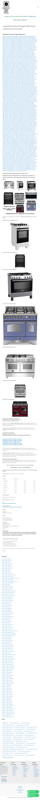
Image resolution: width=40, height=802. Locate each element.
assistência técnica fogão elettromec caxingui (26, 52)
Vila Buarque (36, 775)
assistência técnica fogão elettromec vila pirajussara (11, 156)
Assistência (4, 36)
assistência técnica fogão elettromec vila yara (10, 167)
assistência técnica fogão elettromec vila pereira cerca (12, 155)
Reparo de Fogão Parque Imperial (7, 640)
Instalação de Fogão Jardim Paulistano (8, 712)
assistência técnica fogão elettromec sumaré (20, 119)
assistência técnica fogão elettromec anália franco (19, 41)
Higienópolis (25, 770)
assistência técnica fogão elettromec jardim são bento (12, 91)
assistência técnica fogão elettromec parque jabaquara (12, 107)
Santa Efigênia (36, 774)
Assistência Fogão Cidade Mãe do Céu (21, 753)
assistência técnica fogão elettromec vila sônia (26, 164)
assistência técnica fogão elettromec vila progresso (15, 159)
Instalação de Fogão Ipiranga (6, 702)
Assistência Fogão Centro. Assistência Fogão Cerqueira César (12, 745)
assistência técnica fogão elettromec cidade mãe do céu (14, 59)
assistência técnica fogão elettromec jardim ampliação (21, 74)
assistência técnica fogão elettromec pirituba (18, 111)
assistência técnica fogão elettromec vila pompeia (11, 158)
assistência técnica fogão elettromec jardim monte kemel (18, 87)
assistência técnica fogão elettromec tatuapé (22, 121)
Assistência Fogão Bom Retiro (28, 731)
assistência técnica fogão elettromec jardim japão (25, 84)
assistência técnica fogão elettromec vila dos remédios (21, 132)
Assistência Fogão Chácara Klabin (31, 749)
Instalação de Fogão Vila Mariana (7, 704)
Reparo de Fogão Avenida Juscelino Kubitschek (10, 630)
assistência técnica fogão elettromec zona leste (28, 168)
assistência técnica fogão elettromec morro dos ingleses (27, 98)
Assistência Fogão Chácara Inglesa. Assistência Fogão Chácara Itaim (13, 749)
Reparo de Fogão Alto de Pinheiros (7, 613)
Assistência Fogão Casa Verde (29, 739)
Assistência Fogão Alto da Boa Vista (22, 725)
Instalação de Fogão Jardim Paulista (8, 708)
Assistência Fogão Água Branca (7, 755)
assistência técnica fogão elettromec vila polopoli (26, 157)
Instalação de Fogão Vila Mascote (7, 696)
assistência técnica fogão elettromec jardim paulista (20, 88)
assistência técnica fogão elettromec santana (22, 116)
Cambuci (14, 775)
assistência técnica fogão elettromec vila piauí (29, 155)
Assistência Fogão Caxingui (31, 743)
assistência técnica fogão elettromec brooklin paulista (20, 46)
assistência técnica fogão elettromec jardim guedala (24, 83)
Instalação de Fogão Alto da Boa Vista (8, 667)
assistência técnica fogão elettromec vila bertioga (26, 127)
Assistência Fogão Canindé (6, 739)
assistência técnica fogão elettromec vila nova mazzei (23, 151)
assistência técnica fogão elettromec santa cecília (21, 115)
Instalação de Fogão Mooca (6, 686)
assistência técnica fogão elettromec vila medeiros (19, 148)
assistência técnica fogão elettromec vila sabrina (19, 161)
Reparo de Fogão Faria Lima (6, 603)
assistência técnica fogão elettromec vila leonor (15, 142)
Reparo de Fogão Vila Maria (6, 565)
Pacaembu (25, 776)
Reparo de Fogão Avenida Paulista (7, 600)
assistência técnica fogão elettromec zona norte (11, 169)
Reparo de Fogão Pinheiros (6, 614)
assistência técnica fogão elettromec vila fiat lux (22, 133)
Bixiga (14, 771)
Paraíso (35, 768)
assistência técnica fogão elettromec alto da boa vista (18, 39)
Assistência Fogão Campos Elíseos (30, 737)
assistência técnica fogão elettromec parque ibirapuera (28, 106)
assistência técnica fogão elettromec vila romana (17, 160)
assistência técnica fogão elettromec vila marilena (19, 146)
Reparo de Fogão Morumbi (6, 606)
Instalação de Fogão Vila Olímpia (7, 672)
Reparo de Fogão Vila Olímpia (7, 637)
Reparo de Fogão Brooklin (6, 619)
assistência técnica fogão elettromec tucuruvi (20, 122)
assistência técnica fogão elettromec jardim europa (11, 81)
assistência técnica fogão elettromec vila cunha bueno (16, 131)
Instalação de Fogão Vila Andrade (7, 694)
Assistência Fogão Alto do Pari (32, 727)
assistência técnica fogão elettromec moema (27, 97)
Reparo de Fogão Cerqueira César (7, 597)
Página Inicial (20, 786)
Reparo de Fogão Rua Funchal (7, 629)
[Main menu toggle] (38, 7)
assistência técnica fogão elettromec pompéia (20, 112)
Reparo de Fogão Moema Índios (7, 611)
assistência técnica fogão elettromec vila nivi (18, 150)
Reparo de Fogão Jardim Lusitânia (7, 657)
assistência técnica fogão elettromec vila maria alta (15, 144)
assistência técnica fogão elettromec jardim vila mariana (14, 92)
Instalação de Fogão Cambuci (7, 697)
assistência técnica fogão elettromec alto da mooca (19, 40)
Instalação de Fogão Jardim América (8, 716)
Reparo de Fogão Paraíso (6, 584)
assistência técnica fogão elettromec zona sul (10, 170)
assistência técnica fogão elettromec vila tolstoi (11, 166)
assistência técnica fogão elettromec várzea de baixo (23, 123)
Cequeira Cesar (26, 768)
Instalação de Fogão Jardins (6, 673)
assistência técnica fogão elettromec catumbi (10, 52)
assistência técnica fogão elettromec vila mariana (16, 145)
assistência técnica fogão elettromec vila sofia (10, 164)
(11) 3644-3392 (4, 776)
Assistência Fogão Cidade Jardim (7, 753)
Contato (20, 791)
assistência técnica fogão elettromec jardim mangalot (15, 86)
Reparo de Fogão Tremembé (6, 560)
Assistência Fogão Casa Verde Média (8, 743)
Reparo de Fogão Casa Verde (7, 568)
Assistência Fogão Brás (19, 735)
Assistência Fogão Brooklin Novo (31, 733)
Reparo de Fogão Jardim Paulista (7, 656)
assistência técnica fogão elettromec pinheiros (22, 110)
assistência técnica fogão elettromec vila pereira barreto (25, 154)
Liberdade (25, 771)
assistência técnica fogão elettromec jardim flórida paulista (15, 82)
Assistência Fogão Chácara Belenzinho (8, 747)
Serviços (20, 788)
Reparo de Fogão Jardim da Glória (7, 587)
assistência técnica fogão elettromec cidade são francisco (18, 60)
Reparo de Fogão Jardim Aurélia (7, 589)
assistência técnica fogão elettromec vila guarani (26, 135)
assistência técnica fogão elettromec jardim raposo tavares (27, 90)
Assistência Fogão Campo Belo (18, 737)
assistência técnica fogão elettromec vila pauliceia (24, 153)
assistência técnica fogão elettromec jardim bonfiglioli (25, 75)
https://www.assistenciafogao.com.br (9, 503)
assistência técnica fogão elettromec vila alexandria (23, 124)
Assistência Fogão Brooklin (20, 733)
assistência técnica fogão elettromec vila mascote (18, 147)
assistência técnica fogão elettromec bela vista (19, 42)
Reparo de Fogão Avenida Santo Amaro (8, 635)
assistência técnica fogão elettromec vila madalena (15, 143)
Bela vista (14, 770)
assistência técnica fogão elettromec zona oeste (27, 169)
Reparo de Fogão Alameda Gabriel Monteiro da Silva (10, 578)
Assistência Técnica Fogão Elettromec (14, 34)
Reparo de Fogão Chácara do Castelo (8, 595)
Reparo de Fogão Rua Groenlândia (7, 576)
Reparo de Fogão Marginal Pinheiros (8, 632)
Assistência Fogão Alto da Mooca (19, 727)
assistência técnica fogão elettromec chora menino (11, 58)
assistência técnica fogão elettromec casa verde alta (19, 50)
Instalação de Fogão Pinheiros (7, 707)
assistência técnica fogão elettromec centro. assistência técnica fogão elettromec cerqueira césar (19, 53)
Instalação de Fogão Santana (7, 689)
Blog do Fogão (20, 792)
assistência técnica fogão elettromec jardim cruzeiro (17, 78)
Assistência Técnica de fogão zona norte (12, 443)
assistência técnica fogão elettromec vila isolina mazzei (14, 141)
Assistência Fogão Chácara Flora (22, 747)
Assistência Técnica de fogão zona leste (12, 439)
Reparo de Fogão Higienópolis (7, 608)
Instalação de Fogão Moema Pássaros (8, 713)
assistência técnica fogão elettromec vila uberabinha (28, 166)
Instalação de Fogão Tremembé (7, 680)
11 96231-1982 (32, 16)
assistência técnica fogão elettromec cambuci (19, 47)
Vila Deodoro (36, 776)
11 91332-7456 (4, 780)
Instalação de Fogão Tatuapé (7, 699)
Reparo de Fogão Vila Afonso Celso (7, 648)
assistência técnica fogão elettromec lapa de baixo (12, 94)
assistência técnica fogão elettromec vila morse (20, 149)
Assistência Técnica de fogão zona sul (12, 441)
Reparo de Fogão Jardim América (7, 624)
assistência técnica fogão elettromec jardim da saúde (21, 79)
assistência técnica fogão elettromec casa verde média (24, 51)
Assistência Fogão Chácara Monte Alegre (9, 751)
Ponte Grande (36, 769)
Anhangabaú (15, 767)
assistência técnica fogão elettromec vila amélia (23, 125)
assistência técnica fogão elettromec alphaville (14, 38)
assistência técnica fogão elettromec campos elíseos (20, 48)
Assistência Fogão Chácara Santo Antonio (24, 751)
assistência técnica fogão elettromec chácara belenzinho (12, 54)
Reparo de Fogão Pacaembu (6, 653)
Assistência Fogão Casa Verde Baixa (21, 741)
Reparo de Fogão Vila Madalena (7, 598)
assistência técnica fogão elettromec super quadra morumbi (21, 120)
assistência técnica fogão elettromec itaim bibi (18, 71)
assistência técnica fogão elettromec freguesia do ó (21, 63)
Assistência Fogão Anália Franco (7, 729)
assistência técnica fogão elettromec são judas (21, 117)
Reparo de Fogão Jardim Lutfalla (7, 586)
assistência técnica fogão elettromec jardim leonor (11, 85)
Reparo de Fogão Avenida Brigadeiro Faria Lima (10, 581)
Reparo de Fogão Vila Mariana (7, 605)
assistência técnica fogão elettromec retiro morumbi (21, 114)
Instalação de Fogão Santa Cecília (7, 691)
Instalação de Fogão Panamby (7, 688)
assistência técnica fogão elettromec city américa (20, 61)
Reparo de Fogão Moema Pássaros (7, 616)
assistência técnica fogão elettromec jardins (16, 93)
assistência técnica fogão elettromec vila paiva (23, 152)
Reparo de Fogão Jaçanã (6, 562)
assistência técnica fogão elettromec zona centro (11, 168)
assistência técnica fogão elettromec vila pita (10, 157)
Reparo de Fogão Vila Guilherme (7, 563)
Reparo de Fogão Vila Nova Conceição (8, 659)
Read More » (5, 550)
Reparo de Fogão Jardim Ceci (7, 643)
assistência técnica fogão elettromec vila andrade (24, 126)
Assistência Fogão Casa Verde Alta (8, 741)
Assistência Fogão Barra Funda (20, 729)
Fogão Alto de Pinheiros (22, 170)
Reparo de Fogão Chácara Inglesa (7, 645)
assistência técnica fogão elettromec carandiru (19, 49)
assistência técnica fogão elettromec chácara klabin (20, 56)
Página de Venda (30, 797)
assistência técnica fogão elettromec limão (13, 96)
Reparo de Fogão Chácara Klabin (7, 594)
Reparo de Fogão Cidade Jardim (7, 573)
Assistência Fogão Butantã (29, 735)
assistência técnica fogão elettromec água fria (15, 37)
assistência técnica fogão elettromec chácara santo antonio (26, 57)
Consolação (25, 769)
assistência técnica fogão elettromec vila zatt (26, 167)
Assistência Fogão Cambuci (6, 737)
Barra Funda (15, 769)
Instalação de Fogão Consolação (7, 705)
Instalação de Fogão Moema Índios (7, 710)
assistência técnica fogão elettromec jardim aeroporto (18, 73)
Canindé (24, 767)
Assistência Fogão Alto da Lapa (7, 727)
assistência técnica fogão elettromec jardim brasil (11, 76)
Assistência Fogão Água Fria (18, 755)
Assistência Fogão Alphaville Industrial (8, 725)
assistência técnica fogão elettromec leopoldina (14, 95)
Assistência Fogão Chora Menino (29, 745)
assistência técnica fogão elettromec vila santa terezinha (22, 162)
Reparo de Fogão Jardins (6, 622)
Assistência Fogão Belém (18, 731)
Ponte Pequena (36, 770)
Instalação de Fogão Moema (6, 715)
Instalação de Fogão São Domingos (8, 678)
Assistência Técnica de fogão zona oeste (12, 440)
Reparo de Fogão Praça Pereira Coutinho (8, 654)
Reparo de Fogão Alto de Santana (7, 627)
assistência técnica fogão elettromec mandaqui (29, 96)
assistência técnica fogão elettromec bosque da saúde (19, 44)
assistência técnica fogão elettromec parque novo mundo (15, 108)
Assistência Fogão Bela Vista (31, 729)
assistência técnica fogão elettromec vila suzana (11, 165)
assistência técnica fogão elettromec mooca (10, 98)
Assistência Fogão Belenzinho (7, 731)
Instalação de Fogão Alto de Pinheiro (8, 683)
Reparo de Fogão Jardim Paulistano (8, 579)
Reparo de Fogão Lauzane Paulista (7, 662)
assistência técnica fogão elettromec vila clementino (11, 129)
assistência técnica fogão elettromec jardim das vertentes (25, 80)
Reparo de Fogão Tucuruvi (6, 570)
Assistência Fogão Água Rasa (30, 755)
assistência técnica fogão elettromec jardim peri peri (23, 89)
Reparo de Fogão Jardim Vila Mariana (8, 592)
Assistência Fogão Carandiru (17, 739)
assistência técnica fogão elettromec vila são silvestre (27, 163)
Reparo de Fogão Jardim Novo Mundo (8, 651)
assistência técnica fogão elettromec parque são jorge (23, 109)
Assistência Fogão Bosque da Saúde (8, 733)
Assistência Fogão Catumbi (20, 743)
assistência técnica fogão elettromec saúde (19, 118)
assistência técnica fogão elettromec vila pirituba (29, 156)
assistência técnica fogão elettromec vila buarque (11, 128)
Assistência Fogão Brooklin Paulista (8, 735)
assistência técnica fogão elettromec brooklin (18, 45)
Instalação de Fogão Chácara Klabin (8, 665)
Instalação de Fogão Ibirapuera (7, 670)
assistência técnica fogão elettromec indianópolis (19, 69)
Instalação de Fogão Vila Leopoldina (8, 675)
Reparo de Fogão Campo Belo (7, 621)
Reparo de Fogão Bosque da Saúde (8, 646)
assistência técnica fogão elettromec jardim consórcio (15, 77)
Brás (13, 774)
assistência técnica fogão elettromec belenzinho (17, 43)
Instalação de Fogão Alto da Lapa (7, 681)
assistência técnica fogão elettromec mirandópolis (11, 97)
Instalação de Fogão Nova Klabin (7, 664)
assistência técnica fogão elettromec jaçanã (17, 72)
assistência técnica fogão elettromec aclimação (15, 36)
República (35, 771)
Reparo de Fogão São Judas (6, 638)
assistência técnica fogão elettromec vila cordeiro (15, 130)
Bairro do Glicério (16, 768)
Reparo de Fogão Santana (6, 571)
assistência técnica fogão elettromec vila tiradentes (28, 165)
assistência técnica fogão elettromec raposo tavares (20, 113)
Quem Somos (20, 787)
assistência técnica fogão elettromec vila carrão (28, 128)
